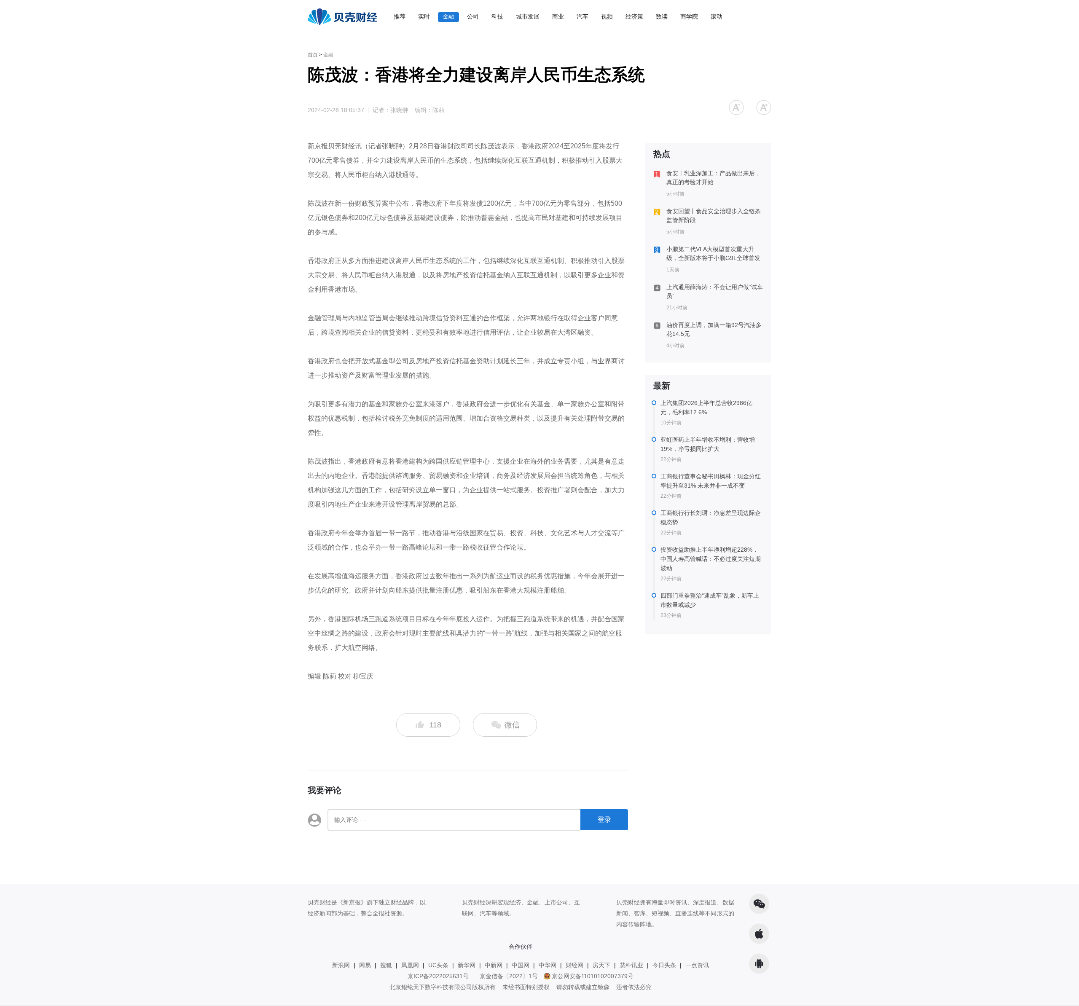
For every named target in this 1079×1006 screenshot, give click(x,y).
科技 (497, 16)
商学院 (689, 16)
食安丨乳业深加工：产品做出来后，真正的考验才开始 (713, 177)
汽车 (582, 16)
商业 (558, 16)
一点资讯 (697, 965)
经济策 (634, 16)
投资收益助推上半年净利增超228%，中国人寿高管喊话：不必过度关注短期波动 (710, 558)
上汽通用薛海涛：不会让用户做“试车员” (714, 291)
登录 (604, 819)
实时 (424, 16)
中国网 (520, 965)
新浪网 (341, 965)
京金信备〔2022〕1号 (509, 976)
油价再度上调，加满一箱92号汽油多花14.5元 (714, 329)
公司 (473, 16)
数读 (662, 16)
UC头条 (438, 965)
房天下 (601, 965)
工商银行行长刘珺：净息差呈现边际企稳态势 (710, 518)
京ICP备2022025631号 (438, 976)
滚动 (716, 16)
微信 (511, 725)
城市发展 (528, 16)
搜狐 (386, 965)
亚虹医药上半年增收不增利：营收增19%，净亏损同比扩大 (707, 444)
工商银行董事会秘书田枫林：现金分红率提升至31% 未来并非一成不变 (710, 481)
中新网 (493, 965)
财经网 (574, 965)
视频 (607, 16)
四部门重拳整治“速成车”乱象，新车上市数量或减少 (709, 600)
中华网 (547, 965)
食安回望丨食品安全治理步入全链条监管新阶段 (713, 215)
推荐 (399, 16)
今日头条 (664, 965)
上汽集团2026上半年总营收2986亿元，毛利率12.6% (706, 408)
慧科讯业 (631, 965)
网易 (365, 965)
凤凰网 (410, 965)
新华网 (466, 965)
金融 (448, 16)
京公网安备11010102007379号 (592, 976)
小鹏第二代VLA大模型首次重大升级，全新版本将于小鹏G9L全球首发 (713, 253)
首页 (313, 55)
